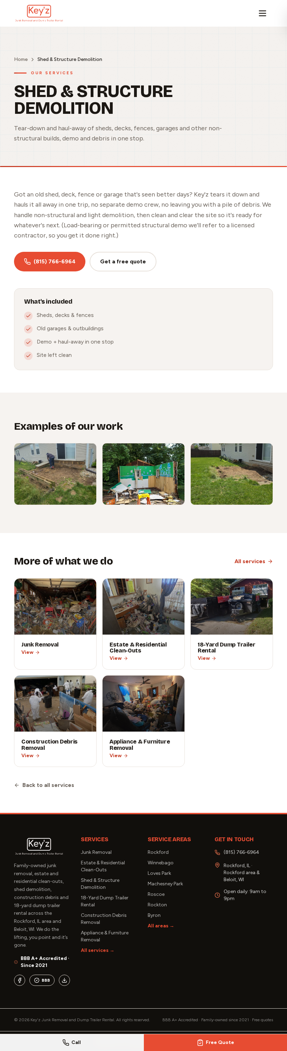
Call (76, 1042)
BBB (46, 980)
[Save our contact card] (64, 980)
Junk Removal (96, 852)
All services (249, 561)
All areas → (161, 926)
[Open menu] (265, 13)
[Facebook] (19, 980)
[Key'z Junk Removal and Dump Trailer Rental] (39, 13)
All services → (97, 950)
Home (21, 59)
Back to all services (48, 785)
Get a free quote (123, 261)
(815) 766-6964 (55, 261)
